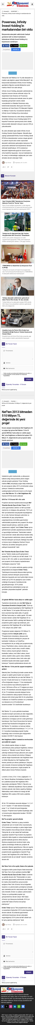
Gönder (24, 45)
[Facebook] (2, 1006)
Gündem (13, 401)
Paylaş (7, 45)
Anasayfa (6, 11)
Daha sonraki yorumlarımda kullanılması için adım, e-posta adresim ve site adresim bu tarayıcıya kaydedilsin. (18, 374)
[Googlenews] (23, 1006)
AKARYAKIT (14, 11)
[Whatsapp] (19, 1006)
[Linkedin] (14, 1006)
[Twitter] (6, 1006)
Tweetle (15, 45)
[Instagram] (10, 1006)
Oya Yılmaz (8, 162)
